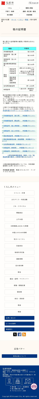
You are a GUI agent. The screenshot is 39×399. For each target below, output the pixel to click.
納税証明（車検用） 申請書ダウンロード (18, 148)
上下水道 (19, 219)
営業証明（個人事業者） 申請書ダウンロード (18, 126)
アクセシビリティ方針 (19, 391)
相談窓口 (9, 329)
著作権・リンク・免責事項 (20, 387)
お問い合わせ (11, 318)
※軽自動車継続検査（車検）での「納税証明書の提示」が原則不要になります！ (19, 156)
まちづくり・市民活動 (19, 199)
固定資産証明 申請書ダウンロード (16, 136)
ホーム (13, 20)
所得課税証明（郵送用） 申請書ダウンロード (18, 121)
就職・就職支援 (19, 285)
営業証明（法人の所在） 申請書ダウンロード (18, 131)
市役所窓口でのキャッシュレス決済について (19, 111)
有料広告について (19, 356)
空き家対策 (19, 266)
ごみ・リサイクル (19, 206)
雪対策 (19, 292)
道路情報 (19, 259)
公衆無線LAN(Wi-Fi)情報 (19, 226)
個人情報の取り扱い (18, 389)
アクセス (9, 383)
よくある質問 (11, 324)
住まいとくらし (19, 239)
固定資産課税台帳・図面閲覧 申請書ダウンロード (18, 140)
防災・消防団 (19, 299)
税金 (26, 20)
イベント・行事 (19, 193)
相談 (19, 312)
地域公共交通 (19, 252)
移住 (19, 272)
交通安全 (19, 246)
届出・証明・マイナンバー (19, 279)
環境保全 (19, 213)
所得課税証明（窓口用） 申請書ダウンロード (18, 116)
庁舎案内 (17, 383)
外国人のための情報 (19, 232)
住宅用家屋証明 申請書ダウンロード (17, 144)
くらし (20, 20)
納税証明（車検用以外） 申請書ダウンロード (18, 152)
